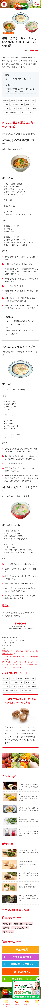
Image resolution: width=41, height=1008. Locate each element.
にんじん (6, 108)
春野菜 (13, 100)
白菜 (33, 100)
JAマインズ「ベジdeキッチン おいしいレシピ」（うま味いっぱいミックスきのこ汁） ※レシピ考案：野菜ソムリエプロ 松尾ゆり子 (20, 664)
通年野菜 (6, 100)
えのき (13, 108)
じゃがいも (14, 104)
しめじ (34, 104)
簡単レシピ (21, 108)
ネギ (22, 104)
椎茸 (27, 104)
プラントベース (26, 112)
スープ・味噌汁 (32, 108)
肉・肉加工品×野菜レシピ (11, 112)
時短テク (7, 924)
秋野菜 (20, 100)
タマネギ (6, 104)
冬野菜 (27, 100)
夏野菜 (6, 928)
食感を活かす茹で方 (23, 924)
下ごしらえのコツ (20, 928)
